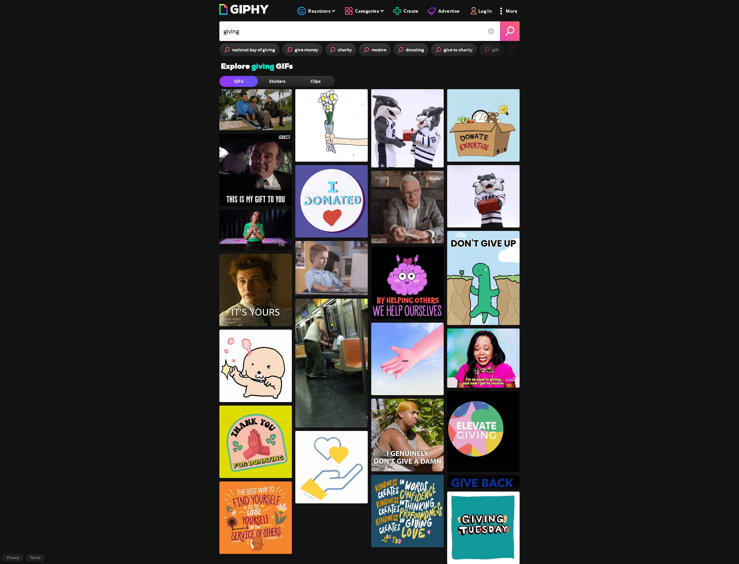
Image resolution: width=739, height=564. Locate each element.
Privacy (13, 557)
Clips (316, 81)
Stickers (277, 81)
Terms (35, 557)
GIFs (238, 81)
